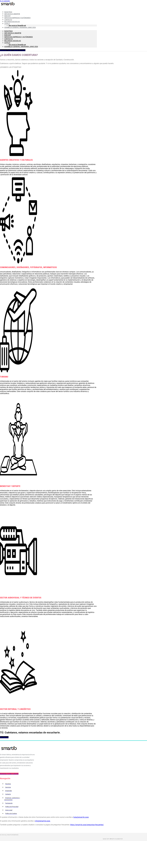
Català (7, 43)
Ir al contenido (5, 1)
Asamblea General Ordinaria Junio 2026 (20, 27)
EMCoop (7, 35)
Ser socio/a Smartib (12, 33)
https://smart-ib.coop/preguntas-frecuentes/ (87, 825)
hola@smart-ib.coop (81, 817)
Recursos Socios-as (12, 21)
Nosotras (8, 31)
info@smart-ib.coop (42, 821)
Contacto (8, 39)
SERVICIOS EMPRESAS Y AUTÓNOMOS (18, 37)
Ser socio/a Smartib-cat (17, 45)
